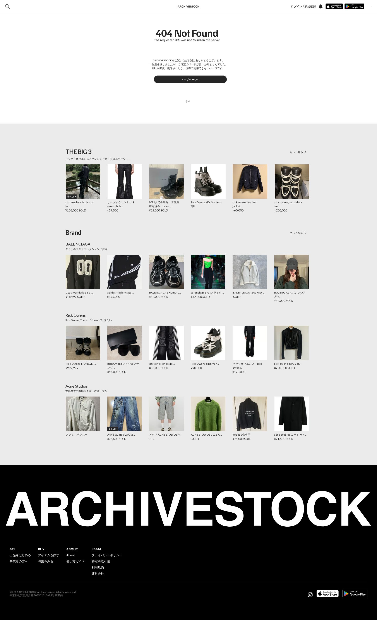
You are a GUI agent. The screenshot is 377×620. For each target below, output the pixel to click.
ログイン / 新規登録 (303, 6)
